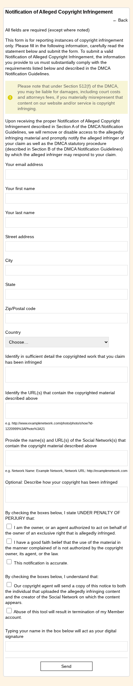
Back (123, 20)
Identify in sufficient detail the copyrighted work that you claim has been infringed (65, 359)
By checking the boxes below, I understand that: (52, 576)
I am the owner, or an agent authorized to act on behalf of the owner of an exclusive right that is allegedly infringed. (66, 530)
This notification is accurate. (40, 562)
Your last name (20, 212)
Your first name (20, 188)
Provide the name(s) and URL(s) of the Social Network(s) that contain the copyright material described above (65, 443)
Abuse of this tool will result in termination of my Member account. (64, 614)
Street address (19, 236)
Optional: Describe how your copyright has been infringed (61, 482)
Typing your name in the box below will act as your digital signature (60, 633)
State (10, 284)
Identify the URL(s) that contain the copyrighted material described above (60, 395)
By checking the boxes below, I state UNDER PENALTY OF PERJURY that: (62, 515)
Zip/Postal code (20, 308)
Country (13, 332)
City (9, 260)
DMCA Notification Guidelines (92, 149)
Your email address (24, 164)
